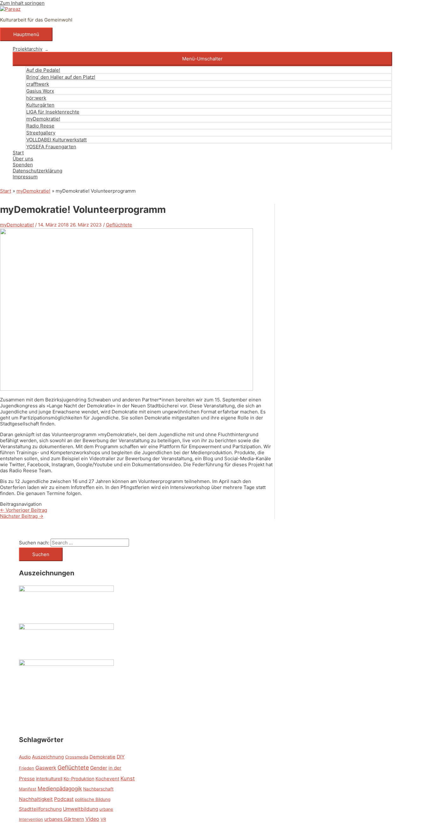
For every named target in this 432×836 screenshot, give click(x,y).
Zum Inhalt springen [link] (22, 3)
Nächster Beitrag (21, 516)
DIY (121, 757)
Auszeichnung (48, 757)
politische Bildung (92, 799)
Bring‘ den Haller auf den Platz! (60, 77)
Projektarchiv (27, 49)
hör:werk (36, 98)
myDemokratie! (43, 119)
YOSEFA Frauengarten (51, 147)
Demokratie (102, 757)
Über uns (23, 159)
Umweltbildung (80, 809)
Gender (98, 768)
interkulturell (49, 779)
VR (103, 819)
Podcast (64, 799)
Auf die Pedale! (43, 70)
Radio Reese (40, 126)
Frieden (26, 768)
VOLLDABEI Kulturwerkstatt (56, 140)
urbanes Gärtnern (64, 819)
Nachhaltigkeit (36, 799)
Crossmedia (76, 756)
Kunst (127, 778)
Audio (25, 756)
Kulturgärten (40, 105)
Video (92, 819)
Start (18, 153)
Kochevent (107, 779)
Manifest (27, 788)
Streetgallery (40, 133)
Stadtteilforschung (40, 809)
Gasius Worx (40, 91)
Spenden (23, 165)
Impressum (25, 177)
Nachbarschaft (98, 788)
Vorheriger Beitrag (23, 510)
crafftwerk (37, 84)
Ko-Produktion (79, 778)
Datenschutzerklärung (37, 171)
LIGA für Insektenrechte (52, 112)
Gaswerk (45, 768)
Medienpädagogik (60, 788)
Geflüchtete (119, 225)
